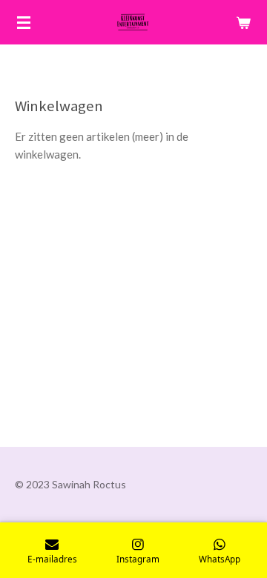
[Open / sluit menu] (23, 22)
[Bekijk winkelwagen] (243, 22)
